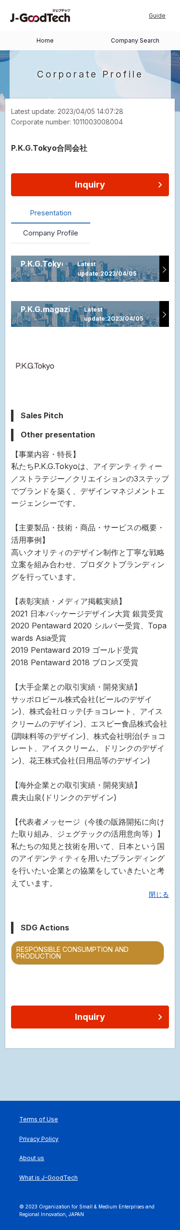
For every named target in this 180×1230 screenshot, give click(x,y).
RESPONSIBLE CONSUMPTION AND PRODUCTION (72, 952)
